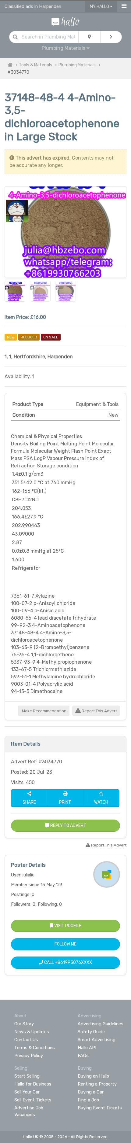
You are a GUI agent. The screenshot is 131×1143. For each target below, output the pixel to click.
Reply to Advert (67, 825)
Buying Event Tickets (100, 1108)
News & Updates (31, 1031)
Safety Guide (91, 1031)
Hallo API (87, 1047)
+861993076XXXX (73, 962)
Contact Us (26, 1039)
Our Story (24, 1024)
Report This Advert (99, 711)
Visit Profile (67, 925)
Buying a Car (91, 1092)
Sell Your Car (27, 1092)
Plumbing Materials (77, 65)
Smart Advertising (96, 1039)
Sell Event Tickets (32, 1100)
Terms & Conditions (34, 1047)
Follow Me (65, 944)
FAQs (83, 1055)
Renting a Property (97, 1084)
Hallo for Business (32, 1084)
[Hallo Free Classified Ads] (65, 21)
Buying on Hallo (93, 1076)
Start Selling (27, 1076)
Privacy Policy (28, 1055)
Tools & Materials (35, 65)
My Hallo (100, 6)
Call (67, 962)
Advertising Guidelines (100, 1024)
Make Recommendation (43, 711)
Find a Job (88, 1100)
